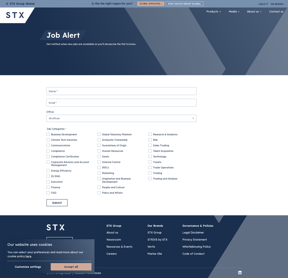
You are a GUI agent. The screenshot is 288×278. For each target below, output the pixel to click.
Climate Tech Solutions (64, 139)
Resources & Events (119, 246)
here (28, 256)
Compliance (58, 150)
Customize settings (28, 267)
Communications (60, 145)
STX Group (154, 232)
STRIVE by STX (157, 239)
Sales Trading (161, 145)
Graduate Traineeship (115, 139)
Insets (105, 156)
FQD (53, 192)
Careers (111, 253)
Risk (155, 139)
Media (233, 11)
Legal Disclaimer (193, 232)
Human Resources (112, 150)
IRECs (105, 167)
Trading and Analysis (165, 178)
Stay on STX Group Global (184, 3)
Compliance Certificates (65, 156)
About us (253, 11)
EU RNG (55, 176)
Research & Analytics (165, 134)
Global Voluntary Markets (117, 134)
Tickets (157, 162)
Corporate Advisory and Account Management (70, 164)
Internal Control (111, 162)
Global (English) (150, 3)
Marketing (108, 173)
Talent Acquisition (163, 150)
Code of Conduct (193, 253)
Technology (159, 156)
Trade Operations (163, 167)
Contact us (276, 11)
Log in (262, 4)
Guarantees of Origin (114, 145)
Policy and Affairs (112, 192)
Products (212, 11)
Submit (57, 202)
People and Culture (113, 187)
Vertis (151, 246)
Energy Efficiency (61, 170)
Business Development (64, 134)
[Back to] (55, 229)
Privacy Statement (194, 239)
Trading (157, 173)
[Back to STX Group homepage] (15, 15)
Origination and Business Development (116, 180)
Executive (57, 181)
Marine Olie (154, 253)
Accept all (71, 267)
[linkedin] (240, 273)
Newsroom (113, 239)
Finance (55, 187)
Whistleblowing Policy (196, 246)
